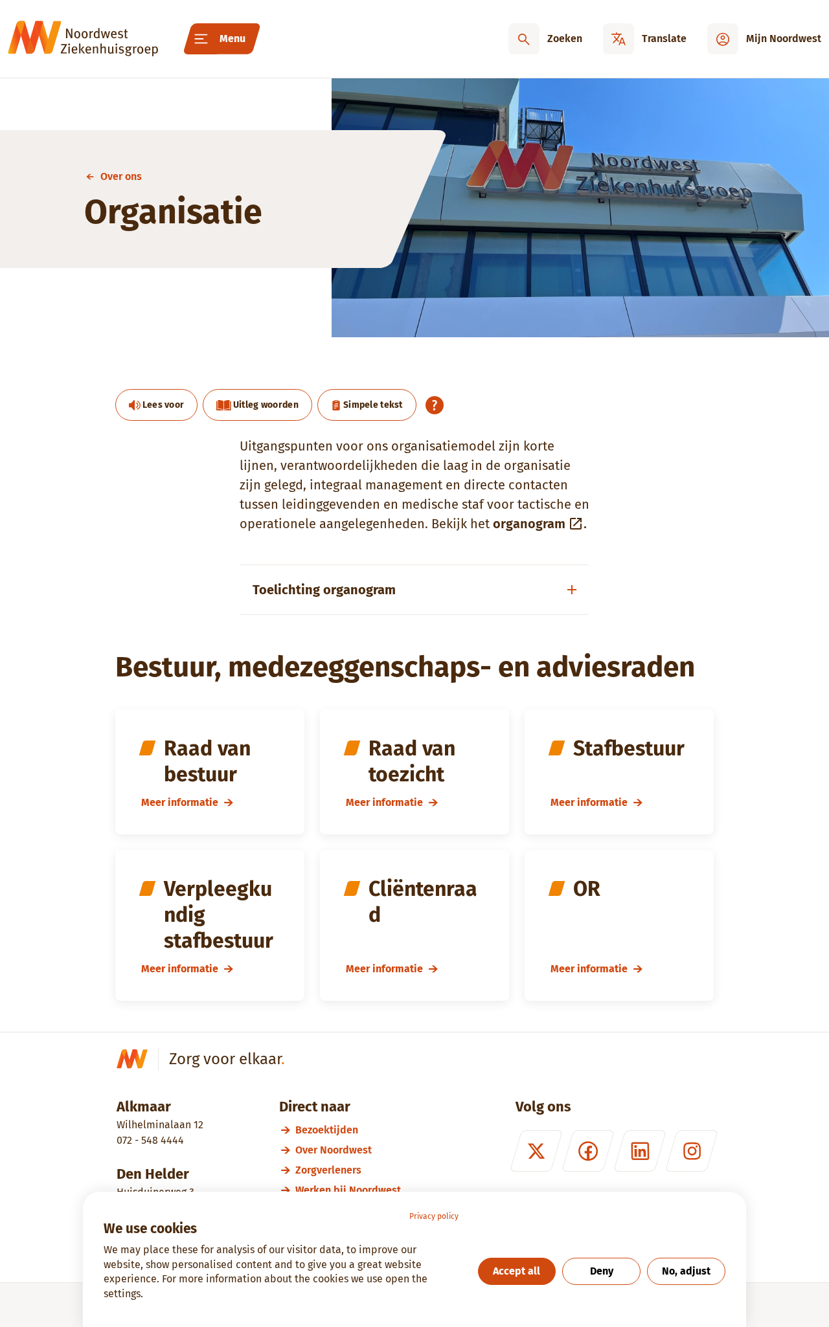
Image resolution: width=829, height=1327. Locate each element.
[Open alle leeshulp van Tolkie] (435, 405)
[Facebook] (588, 1151)
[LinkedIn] (639, 1151)
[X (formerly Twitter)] (536, 1151)
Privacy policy (434, 1216)
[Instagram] (691, 1151)
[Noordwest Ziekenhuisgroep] (83, 39)
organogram (529, 523)
